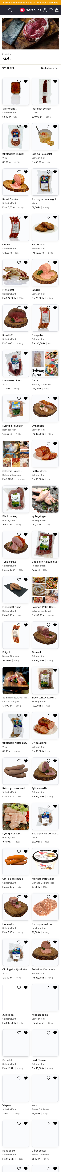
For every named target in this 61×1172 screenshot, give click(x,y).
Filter (10, 68)
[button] (49, 68)
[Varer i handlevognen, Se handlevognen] (57, 10)
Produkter (7, 54)
